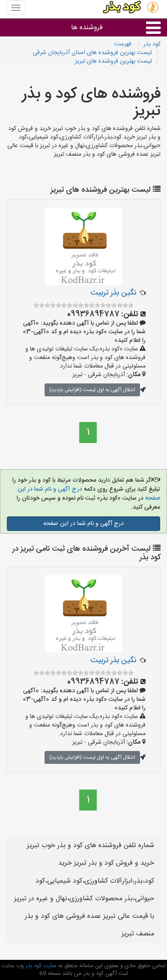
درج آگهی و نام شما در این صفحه (83, 524)
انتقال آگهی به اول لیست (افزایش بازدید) (92, 390)
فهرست (123, 44)
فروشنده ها (87, 27)
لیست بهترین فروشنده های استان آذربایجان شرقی (92, 53)
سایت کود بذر (40, 966)
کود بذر (152, 44)
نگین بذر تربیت (113, 292)
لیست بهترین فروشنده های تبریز (113, 61)
